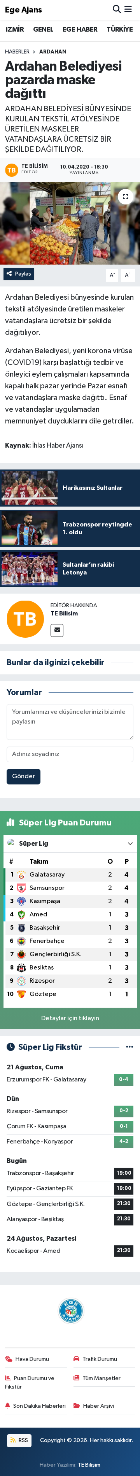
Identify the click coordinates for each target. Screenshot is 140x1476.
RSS (23, 1440)
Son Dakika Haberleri (39, 1406)
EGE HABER (80, 29)
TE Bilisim (64, 613)
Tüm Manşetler (101, 1378)
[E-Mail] (57, 630)
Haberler (17, 52)
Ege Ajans (23, 10)
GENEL (43, 29)
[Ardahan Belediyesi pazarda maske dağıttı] (70, 223)
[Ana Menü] (128, 10)
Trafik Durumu (99, 1359)
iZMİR (15, 29)
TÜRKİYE (120, 29)
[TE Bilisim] (25, 618)
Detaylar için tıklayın (70, 1018)
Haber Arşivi (98, 1406)
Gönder (23, 776)
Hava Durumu (32, 1359)
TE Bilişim (89, 1465)
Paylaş (23, 274)
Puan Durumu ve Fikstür (30, 1382)
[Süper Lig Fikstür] (129, 1047)
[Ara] (117, 10)
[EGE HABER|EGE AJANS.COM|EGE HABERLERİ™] (70, 1310)
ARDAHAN (52, 52)
